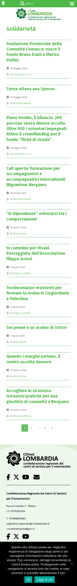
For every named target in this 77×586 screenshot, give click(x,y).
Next (51, 428)
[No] (72, 564)
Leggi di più (45, 579)
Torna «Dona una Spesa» (30, 88)
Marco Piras (19, 233)
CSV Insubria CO (22, 74)
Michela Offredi (22, 103)
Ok (28, 579)
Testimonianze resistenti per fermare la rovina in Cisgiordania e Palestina (37, 293)
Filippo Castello (22, 273)
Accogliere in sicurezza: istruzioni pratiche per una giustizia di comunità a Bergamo (37, 396)
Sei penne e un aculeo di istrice (36, 327)
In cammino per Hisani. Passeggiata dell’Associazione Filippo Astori (35, 253)
